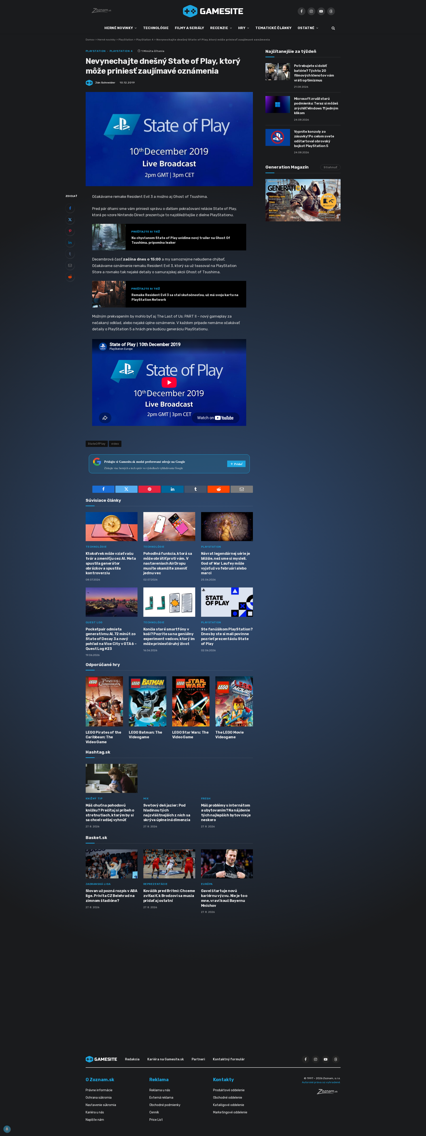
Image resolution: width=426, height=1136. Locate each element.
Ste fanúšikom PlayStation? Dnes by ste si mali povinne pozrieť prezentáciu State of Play (227, 636)
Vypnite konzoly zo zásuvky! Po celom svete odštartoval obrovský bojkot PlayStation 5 (314, 139)
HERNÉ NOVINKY (118, 28)
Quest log (94, 622)
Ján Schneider (105, 82)
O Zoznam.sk (100, 1079)
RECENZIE (219, 28)
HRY (241, 28)
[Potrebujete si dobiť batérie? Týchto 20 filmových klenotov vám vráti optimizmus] (277, 71)
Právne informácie (99, 1090)
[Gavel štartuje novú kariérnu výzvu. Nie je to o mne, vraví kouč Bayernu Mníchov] (227, 864)
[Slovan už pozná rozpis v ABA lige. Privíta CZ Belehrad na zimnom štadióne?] (112, 864)
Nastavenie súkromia (101, 1105)
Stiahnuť (330, 167)
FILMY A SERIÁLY (189, 28)
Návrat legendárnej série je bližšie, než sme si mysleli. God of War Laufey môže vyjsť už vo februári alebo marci (225, 563)
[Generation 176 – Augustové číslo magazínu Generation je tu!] (303, 200)
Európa (207, 884)
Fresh (206, 798)
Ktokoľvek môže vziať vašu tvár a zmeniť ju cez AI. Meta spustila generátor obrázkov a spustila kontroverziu (111, 563)
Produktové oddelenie (229, 1090)
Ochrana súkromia (99, 1098)
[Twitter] (70, 219)
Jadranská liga (98, 884)
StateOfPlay (97, 443)
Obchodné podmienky (164, 1105)
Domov (90, 39)
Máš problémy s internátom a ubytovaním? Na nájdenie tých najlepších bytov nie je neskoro (226, 812)
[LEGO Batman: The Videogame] (147, 701)
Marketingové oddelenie (230, 1112)
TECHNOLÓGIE (156, 28)
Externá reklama (161, 1098)
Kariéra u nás (95, 1112)
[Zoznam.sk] (329, 1093)
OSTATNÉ (306, 28)
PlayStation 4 (144, 39)
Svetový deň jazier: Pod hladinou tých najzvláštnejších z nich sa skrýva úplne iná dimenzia (166, 812)
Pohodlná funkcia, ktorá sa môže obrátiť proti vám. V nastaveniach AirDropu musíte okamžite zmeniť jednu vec (167, 563)
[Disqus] (169, 977)
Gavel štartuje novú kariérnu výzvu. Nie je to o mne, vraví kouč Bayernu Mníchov (224, 898)
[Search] (333, 28)
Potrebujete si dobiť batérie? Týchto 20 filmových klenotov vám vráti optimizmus (314, 73)
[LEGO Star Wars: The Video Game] (191, 701)
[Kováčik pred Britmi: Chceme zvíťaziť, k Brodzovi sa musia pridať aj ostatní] (169, 864)
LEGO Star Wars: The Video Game (190, 734)
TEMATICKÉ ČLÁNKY (273, 28)
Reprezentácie (155, 884)
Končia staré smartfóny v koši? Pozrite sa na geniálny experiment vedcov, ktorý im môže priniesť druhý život (169, 636)
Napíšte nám (95, 1120)
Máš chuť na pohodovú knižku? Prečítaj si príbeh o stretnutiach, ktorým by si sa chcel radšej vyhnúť (110, 812)
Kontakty (223, 1079)
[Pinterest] (70, 230)
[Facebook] (70, 208)
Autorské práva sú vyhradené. (321, 1082)
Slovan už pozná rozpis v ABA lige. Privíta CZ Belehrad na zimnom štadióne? (111, 896)
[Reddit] (70, 276)
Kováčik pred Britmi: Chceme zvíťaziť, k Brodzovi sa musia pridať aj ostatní (169, 896)
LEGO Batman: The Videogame (145, 734)
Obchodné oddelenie (227, 1098)
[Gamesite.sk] (213, 11)
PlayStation (126, 39)
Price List (156, 1120)
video (115, 443)
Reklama (159, 1079)
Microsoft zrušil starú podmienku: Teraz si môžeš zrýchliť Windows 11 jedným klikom (316, 106)
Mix (146, 798)
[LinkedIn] (70, 242)
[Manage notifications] (7, 1129)
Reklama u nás (159, 1090)
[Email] (70, 265)
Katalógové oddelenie (228, 1105)
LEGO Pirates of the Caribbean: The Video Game (103, 737)
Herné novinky (106, 39)
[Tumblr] (70, 253)
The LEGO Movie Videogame (229, 734)
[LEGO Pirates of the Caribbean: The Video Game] (104, 701)
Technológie (96, 546)
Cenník (154, 1112)
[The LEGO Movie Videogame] (234, 701)
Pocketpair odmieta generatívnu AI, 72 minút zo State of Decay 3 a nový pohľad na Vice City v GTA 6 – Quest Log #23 (111, 639)
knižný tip (94, 798)
